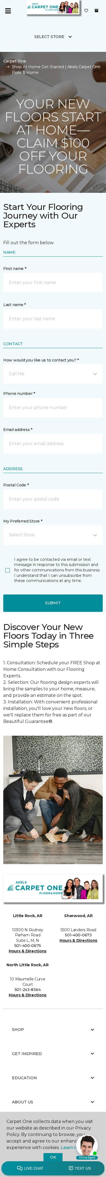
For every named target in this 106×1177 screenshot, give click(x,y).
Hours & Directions (27, 951)
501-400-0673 (78, 935)
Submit (53, 602)
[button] (53, 374)
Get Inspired (27, 1053)
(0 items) (96, 10)
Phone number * (19, 393)
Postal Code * (16, 485)
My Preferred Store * (22, 521)
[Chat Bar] (53, 1168)
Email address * (17, 430)
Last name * (14, 305)
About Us (22, 1102)
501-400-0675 (27, 945)
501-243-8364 (28, 989)
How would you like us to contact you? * (41, 360)
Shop (18, 1029)
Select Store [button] (49, 36)
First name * (14, 268)
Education (24, 1077)
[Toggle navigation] (7, 10)
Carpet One (14, 61)
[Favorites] (86, 11)
